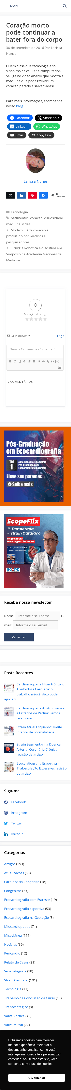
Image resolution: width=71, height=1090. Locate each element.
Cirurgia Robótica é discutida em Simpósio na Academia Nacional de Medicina (34, 254)
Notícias (10, 944)
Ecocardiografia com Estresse (27, 899)
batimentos (20, 218)
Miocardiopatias (17, 926)
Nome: (9, 616)
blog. (20, 106)
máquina (13, 224)
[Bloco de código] (43, 361)
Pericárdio (12, 953)
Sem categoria (15, 971)
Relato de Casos (16, 962)
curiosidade (53, 218)
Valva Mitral (13, 1024)
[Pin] (32, 195)
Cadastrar (19, 637)
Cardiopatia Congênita (21, 881)
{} (52, 361)
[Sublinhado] (19, 361)
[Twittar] (10, 195)
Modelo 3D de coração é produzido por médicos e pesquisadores (27, 236)
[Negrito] (10, 361)
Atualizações (14, 873)
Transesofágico (16, 1007)
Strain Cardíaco (16, 980)
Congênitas (12, 890)
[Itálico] (14, 361)
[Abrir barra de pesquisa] (65, 6)
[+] (57, 361)
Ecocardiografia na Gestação (26, 917)
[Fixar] (24, 361)
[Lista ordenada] (29, 361)
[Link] (48, 361)
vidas (26, 224)
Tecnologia (19, 212)
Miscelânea (13, 935)
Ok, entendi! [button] (36, 1077)
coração (36, 218)
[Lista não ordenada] (33, 361)
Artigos (9, 864)
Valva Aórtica (14, 1016)
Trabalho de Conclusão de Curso (29, 998)
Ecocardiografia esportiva (24, 908)
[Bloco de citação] (38, 361)
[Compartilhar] (21, 195)
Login (60, 336)
